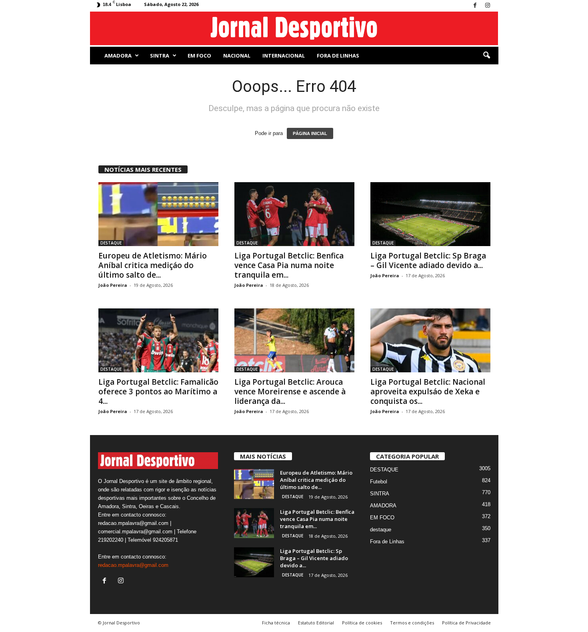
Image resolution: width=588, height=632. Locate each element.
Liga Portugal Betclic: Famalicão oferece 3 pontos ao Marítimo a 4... (158, 391)
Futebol (378, 482)
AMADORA (118, 55)
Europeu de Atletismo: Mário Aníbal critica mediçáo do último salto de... (152, 265)
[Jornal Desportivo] (294, 28)
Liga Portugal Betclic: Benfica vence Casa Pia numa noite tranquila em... (289, 265)
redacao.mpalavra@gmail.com (133, 565)
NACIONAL (236, 55)
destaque (380, 530)
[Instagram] (487, 6)
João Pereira (112, 285)
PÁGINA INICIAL (310, 133)
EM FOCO (199, 55)
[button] (486, 55)
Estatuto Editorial (316, 623)
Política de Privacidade (466, 623)
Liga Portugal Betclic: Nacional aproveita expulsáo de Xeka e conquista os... (427, 391)
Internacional (283, 55)
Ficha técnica (276, 623)
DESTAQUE (111, 243)
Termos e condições (412, 623)
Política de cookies (362, 623)
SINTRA (159, 55)
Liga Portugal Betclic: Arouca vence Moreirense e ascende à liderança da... (290, 391)
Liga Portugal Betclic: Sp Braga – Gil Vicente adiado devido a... (428, 260)
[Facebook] (475, 6)
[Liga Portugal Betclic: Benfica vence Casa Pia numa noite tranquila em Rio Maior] (294, 214)
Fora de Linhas (338, 55)
